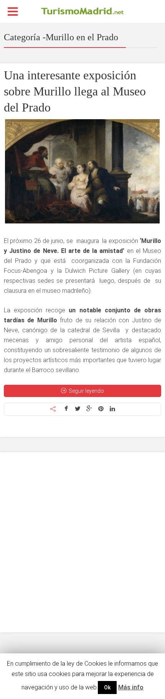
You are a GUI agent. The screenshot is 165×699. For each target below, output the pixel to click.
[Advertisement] (82, 542)
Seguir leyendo (86, 391)
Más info (131, 687)
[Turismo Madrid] (82, 10)
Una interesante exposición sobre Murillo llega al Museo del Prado (75, 91)
